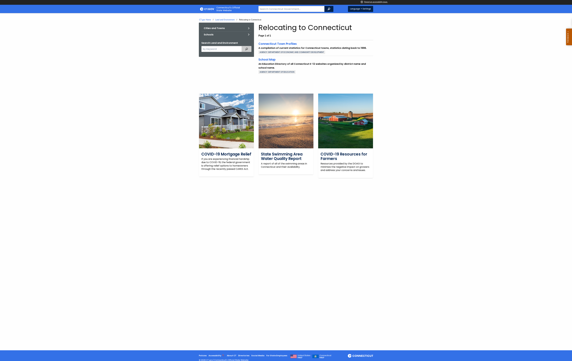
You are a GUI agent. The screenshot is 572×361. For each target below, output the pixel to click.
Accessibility (215, 355)
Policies (203, 355)
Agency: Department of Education (277, 72)
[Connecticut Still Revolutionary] (360, 356)
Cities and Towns (214, 28)
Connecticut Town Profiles (277, 44)
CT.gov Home (205, 20)
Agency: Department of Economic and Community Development (292, 52)
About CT (231, 355)
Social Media (257, 355)
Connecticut (325, 356)
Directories (243, 355)
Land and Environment (225, 20)
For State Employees (276, 355)
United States (304, 356)
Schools (208, 34)
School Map (267, 60)
